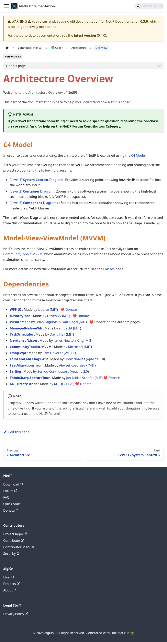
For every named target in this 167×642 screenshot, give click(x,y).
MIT (54, 309)
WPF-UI (15, 309)
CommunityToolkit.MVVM (23, 254)
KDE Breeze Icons (23, 384)
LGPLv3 (67, 384)
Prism (14, 322)
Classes (109, 269)
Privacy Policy (13, 614)
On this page (16, 66)
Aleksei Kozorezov (73, 365)
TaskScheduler (21, 334)
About (8, 590)
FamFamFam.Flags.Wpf (29, 359)
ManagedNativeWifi (26, 328)
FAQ (6, 497)
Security (9, 553)
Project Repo (13, 534)
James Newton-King (69, 340)
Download (11, 484)
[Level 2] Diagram (32, 191)
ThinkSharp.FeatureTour (30, 378)
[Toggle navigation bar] (6, 6)
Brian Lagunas (47, 322)
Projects (9, 583)
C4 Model (138, 155)
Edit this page (18, 432)
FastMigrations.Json (26, 365)
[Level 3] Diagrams (34, 202)
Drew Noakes (74, 359)
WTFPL (70, 353)
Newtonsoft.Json (23, 340)
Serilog (15, 371)
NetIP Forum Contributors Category (91, 126)
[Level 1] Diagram (36, 179)
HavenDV (54, 316)
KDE (57, 384)
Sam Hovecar (53, 353)
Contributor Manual (18, 547)
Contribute (11, 540)
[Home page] (7, 48)
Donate (71, 309)
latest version (85, 35)
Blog (6, 577)
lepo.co (43, 309)
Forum (8, 491)
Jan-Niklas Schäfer (80, 378)
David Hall (57, 334)
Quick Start (12, 504)
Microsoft (75, 347)
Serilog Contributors (53, 371)
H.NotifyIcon (20, 316)
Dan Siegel (70, 322)
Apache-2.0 (95, 359)
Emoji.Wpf (18, 353)
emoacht (65, 328)
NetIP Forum (49, 413)
